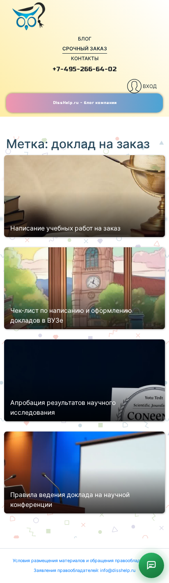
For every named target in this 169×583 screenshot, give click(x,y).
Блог (84, 39)
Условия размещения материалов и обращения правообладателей (84, 560)
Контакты (84, 58)
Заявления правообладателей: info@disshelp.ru (84, 570)
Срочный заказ (84, 48)
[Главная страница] (84, 16)
